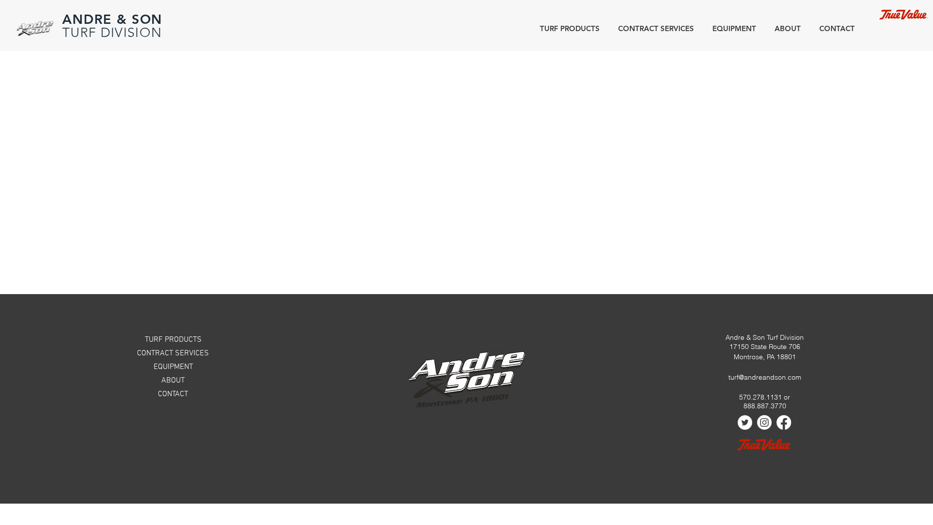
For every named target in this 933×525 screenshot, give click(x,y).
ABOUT (173, 380)
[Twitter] (745, 422)
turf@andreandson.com (764, 377)
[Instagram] (764, 422)
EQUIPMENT (173, 367)
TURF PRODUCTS (173, 340)
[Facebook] (784, 422)
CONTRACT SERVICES (173, 353)
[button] (785, 28)
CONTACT (173, 394)
